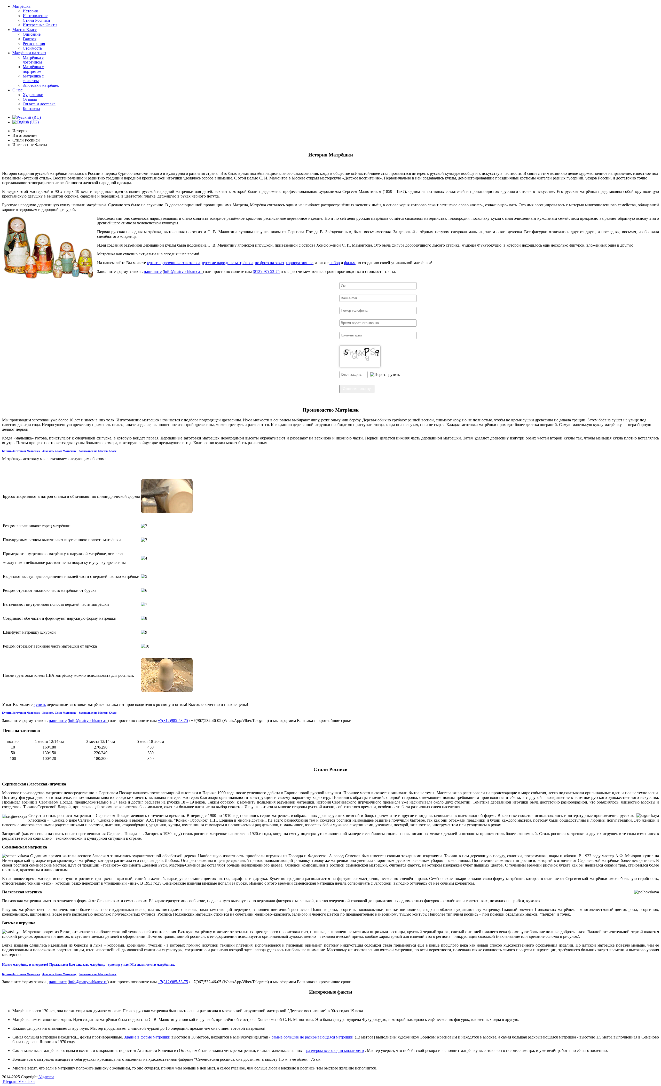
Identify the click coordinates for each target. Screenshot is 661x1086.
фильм (350, 263)
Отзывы (30, 99)
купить (40, 704)
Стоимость (32, 48)
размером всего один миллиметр (335, 1050)
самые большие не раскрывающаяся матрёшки (312, 1037)
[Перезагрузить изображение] (385, 374)
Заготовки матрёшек (41, 85)
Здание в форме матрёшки (147, 1037)
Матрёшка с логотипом (33, 59)
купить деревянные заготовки (173, 263)
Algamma (46, 1077)
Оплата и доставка (39, 104)
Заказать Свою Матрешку (59, 450)
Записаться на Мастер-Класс (97, 450)
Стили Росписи (36, 20)
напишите (153, 271)
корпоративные (299, 263)
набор (334, 263)
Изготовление (35, 15)
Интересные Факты (40, 25)
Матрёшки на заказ (29, 53)
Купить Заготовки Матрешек (21, 450)
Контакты (31, 108)
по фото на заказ (269, 263)
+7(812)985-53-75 (173, 720)
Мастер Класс (24, 29)
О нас (17, 90)
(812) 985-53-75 (266, 271)
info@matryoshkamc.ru (183, 271)
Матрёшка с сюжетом (33, 78)
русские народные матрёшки (227, 263)
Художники (33, 94)
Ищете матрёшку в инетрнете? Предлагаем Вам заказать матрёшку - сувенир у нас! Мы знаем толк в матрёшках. (88, 964)
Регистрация (34, 43)
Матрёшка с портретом (33, 69)
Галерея (29, 39)
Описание (32, 34)
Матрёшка (21, 6)
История (30, 11)
